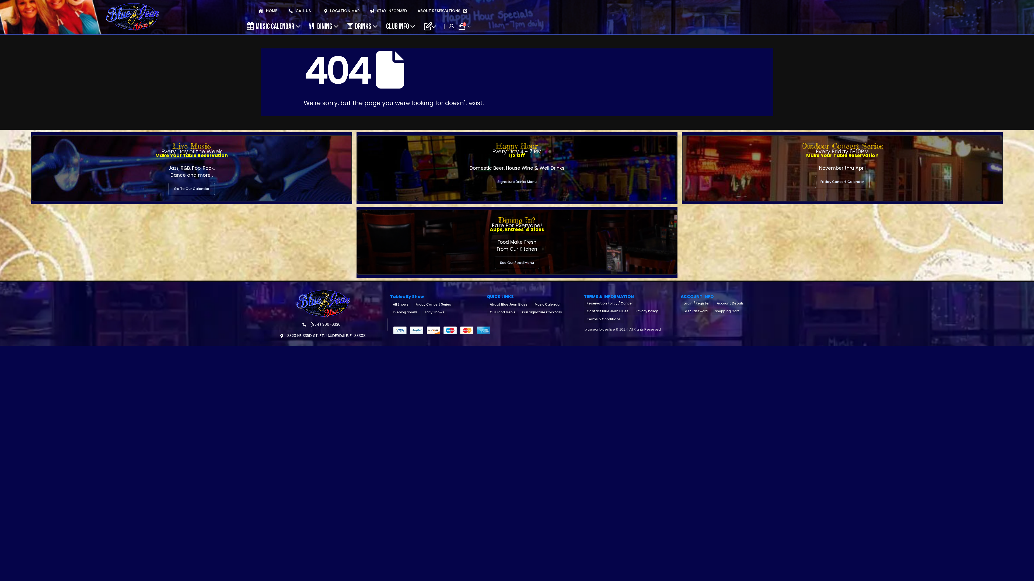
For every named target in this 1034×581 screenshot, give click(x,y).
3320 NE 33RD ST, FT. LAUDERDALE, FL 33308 (326, 335)
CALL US (303, 10)
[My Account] (451, 26)
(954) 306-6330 (325, 324)
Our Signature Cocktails (542, 312)
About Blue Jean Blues (508, 304)
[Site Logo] (132, 17)
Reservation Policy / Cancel (610, 303)
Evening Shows (405, 312)
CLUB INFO (397, 26)
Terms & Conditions (603, 319)
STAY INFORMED (391, 10)
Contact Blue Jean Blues (607, 311)
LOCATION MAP (344, 10)
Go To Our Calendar (191, 188)
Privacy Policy (647, 311)
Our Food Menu (502, 312)
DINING (324, 26)
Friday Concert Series (433, 304)
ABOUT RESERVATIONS (439, 10)
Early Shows (434, 312)
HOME (271, 10)
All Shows (400, 304)
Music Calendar (275, 26)
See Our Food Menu (517, 262)
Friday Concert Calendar (842, 181)
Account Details (730, 303)
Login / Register (697, 303)
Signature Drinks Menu (516, 181)
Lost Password (696, 311)
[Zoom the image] (323, 293)
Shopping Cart (727, 311)
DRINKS (363, 26)
